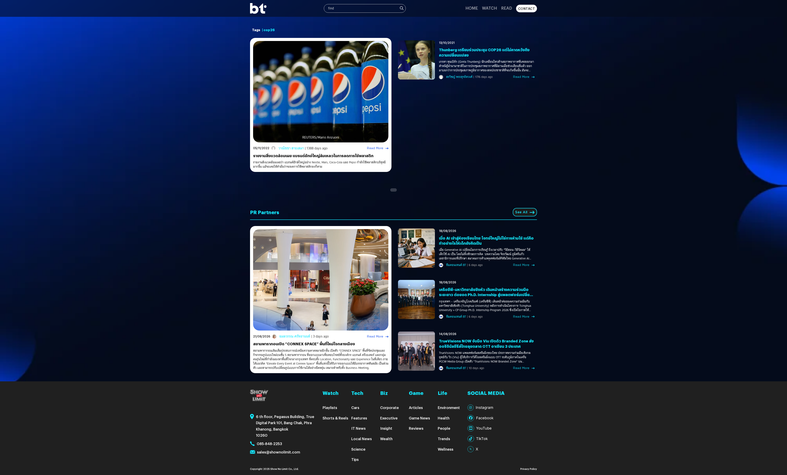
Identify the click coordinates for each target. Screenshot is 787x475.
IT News (358, 428)
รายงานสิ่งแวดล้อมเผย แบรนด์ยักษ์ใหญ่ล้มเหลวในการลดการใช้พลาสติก (313, 155)
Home (471, 8)
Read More (375, 148)
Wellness (445, 449)
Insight (386, 428)
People (444, 428)
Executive (389, 417)
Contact (526, 8)
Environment (449, 407)
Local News (361, 438)
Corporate (389, 407)
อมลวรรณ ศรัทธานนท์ (294, 336)
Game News (419, 417)
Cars (355, 407)
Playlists (330, 407)
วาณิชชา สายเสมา (291, 148)
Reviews (416, 428)
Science (358, 449)
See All (521, 212)
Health (443, 417)
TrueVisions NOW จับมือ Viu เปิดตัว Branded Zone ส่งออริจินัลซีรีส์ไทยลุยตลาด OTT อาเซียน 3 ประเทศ (486, 343)
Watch (489, 8)
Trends (444, 438)
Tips (355, 459)
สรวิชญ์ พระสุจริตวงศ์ (459, 77)
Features (359, 417)
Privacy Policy (528, 468)
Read (506, 8)
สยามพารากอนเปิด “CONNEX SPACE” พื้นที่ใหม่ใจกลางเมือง (304, 343)
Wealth (386, 438)
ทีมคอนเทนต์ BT (456, 265)
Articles (416, 407)
